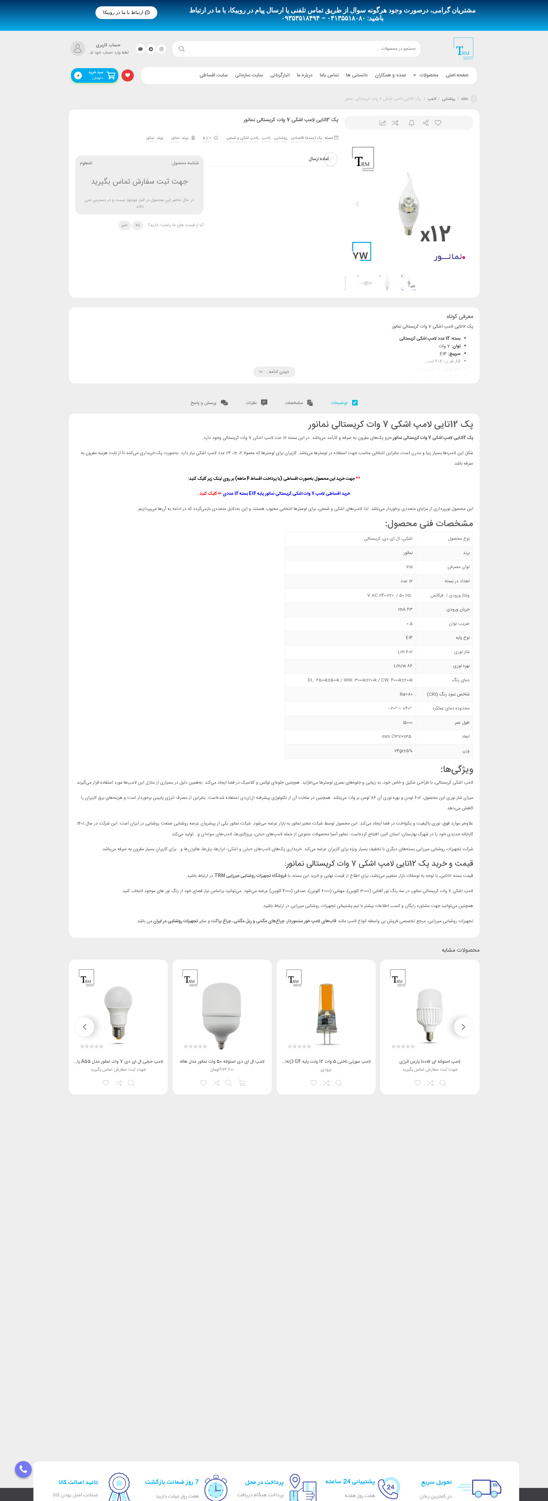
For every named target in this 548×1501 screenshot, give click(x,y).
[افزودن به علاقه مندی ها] (418, 1082)
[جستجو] (182, 49)
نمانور (175, 138)
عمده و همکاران (390, 75)
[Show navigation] (23, 1469)
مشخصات (294, 403)
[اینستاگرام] (161, 49)
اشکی (258, 438)
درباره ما (304, 75)
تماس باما (329, 75)
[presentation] (357, 204)
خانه (464, 99)
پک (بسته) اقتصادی (306, 138)
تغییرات (380, 122)
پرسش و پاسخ (204, 403)
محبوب (437, 122)
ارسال (423, 122)
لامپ (431, 99)
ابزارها (220, 849)
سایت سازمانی (249, 75)
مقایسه (394, 122)
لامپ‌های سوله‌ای (216, 834)
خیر (124, 225)
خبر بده (408, 122)
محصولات (428, 75)
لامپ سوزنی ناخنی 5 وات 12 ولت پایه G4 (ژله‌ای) (325, 1062)
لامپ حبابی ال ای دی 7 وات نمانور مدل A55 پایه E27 (113, 1062)
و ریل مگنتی (244, 921)
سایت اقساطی (213, 75)
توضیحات (340, 403)
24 (228, 453)
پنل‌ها (207, 849)
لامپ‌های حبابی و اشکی (249, 849)
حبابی (260, 834)
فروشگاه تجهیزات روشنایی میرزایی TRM (250, 876)
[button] (126, 12)
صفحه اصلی (457, 75)
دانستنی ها (357, 75)
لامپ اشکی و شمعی (242, 138)
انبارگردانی (280, 75)
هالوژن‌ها (192, 849)
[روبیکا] (140, 49)
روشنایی (448, 99)
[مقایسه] (430, 1082)
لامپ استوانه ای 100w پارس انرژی (429, 1062)
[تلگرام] (151, 49)
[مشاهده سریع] (443, 1082)
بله (137, 225)
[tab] (344, 401)
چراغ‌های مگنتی (270, 921)
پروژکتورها (243, 834)
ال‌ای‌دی (247, 798)
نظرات (252, 403)
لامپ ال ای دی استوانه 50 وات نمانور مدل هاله (222, 1062)
